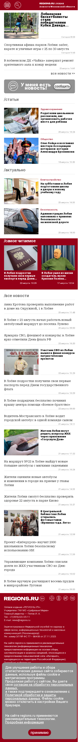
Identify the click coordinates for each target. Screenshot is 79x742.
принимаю (40, 732)
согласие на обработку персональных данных (39, 686)
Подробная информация (17, 662)
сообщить (62, 86)
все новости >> (63, 73)
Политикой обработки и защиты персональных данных (30, 696)
